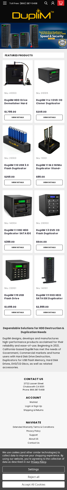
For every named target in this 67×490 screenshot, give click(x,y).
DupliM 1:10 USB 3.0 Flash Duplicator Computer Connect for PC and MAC (17, 167)
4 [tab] (38, 46)
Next (64, 33)
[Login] (53, 3)
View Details (18, 117)
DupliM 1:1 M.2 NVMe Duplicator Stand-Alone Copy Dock (49, 167)
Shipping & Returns (33, 410)
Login (28, 406)
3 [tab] (35, 46)
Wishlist (34, 402)
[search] (46, 3)
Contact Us (34, 442)
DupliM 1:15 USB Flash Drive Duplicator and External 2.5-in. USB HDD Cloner (17, 297)
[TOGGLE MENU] (4, 3)
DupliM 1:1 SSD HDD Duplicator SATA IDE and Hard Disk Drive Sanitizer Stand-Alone (17, 232)
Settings (33, 469)
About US (33, 438)
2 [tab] (31, 46)
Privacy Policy (33, 430)
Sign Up (38, 406)
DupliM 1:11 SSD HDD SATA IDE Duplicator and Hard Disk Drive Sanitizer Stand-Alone (49, 297)
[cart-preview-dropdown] (60, 3)
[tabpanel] (33, 36)
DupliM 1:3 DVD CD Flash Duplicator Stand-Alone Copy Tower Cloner (48, 232)
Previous (3, 33)
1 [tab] (28, 46)
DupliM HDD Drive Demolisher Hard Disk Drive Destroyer (15, 101)
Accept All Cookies (33, 484)
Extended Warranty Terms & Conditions (33, 426)
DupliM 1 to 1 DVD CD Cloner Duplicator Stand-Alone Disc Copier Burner (49, 101)
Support (33, 434)
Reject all (33, 477)
